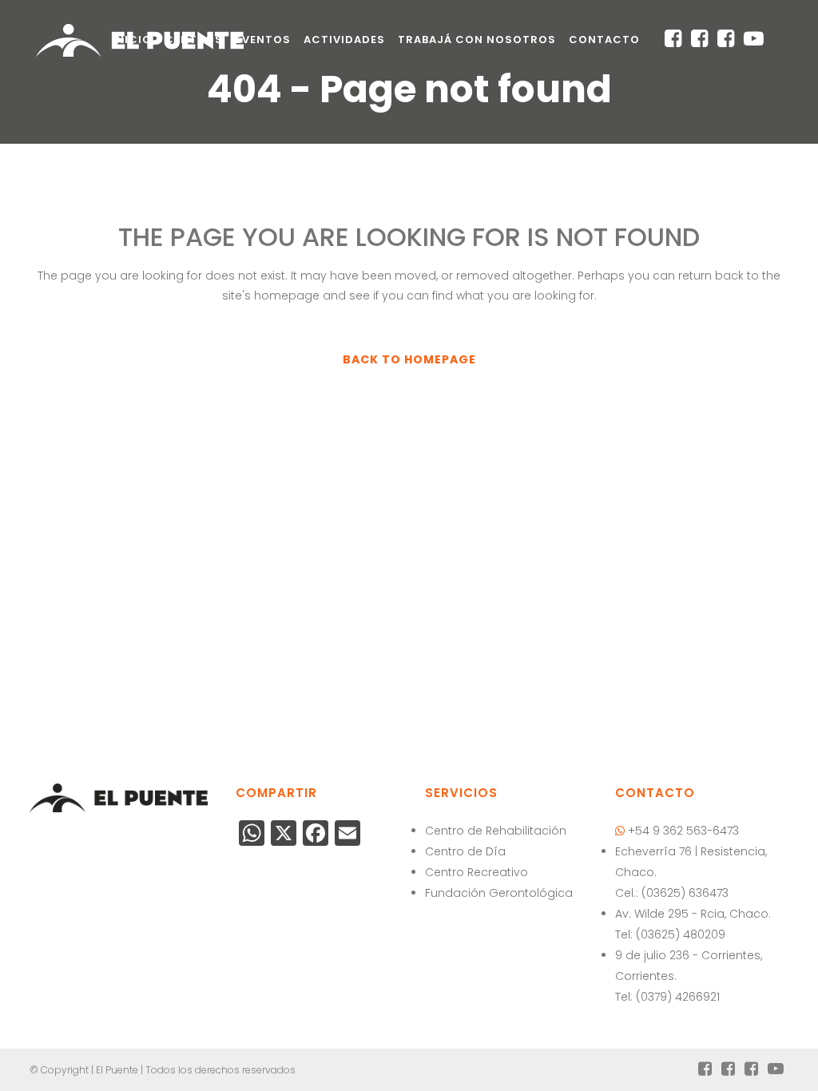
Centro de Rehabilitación (495, 831)
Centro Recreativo (476, 872)
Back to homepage (409, 359)
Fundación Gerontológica (499, 893)
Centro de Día (465, 851)
